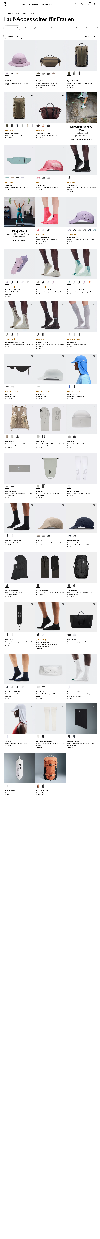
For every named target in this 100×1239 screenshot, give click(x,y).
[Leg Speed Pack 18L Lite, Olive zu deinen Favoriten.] (32, 95)
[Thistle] (32, 125)
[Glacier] (22, 125)
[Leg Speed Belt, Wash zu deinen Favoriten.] (32, 147)
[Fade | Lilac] (69, 334)
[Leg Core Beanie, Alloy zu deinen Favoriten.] (94, 406)
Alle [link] (25, 28)
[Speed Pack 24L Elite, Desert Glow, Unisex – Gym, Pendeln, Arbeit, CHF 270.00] (50, 768)
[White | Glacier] (48, 282)
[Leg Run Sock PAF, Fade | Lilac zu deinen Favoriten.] (94, 304)
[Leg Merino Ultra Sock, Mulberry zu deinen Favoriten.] (63, 304)
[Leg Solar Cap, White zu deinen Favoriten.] (32, 706)
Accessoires (28, 13)
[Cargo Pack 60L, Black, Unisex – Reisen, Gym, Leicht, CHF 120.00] (81, 617)
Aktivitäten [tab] (34, 4)
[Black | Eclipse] (43, 282)
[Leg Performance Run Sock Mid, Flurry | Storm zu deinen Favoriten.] (94, 252)
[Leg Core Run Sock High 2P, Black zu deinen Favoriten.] (32, 505)
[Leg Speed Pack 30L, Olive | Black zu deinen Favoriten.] (94, 43)
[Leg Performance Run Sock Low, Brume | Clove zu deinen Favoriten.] (63, 252)
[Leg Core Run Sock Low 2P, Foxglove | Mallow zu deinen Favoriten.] (32, 252)
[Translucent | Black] (7, 786)
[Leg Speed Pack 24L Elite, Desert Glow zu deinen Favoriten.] (63, 756)
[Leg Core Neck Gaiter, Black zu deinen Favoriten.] (94, 706)
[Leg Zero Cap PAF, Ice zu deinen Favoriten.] (63, 356)
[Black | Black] (69, 178)
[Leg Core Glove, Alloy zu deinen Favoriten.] (63, 406)
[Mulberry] (38, 334)
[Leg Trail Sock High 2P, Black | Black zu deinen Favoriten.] (94, 147)
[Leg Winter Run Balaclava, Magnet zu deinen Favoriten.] (32, 555)
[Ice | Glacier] (74, 334)
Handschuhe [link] (65, 28)
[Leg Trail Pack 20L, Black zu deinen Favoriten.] (94, 555)
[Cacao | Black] (38, 125)
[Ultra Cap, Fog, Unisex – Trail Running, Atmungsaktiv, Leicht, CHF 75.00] (50, 518)
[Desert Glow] (43, 125)
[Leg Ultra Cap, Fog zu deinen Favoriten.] (63, 505)
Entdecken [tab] (47, 4)
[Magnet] (12, 125)
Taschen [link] (89, 28)
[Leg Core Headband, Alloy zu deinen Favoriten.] (32, 456)
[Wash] (7, 178)
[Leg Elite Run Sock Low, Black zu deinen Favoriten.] (63, 604)
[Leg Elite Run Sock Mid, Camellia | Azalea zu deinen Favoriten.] (63, 200)
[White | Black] (74, 585)
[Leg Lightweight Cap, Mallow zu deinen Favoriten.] (94, 200)
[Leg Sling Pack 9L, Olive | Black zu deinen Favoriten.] (63, 43)
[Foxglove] (7, 73)
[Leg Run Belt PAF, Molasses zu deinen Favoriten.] (32, 356)
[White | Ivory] (43, 230)
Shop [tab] (23, 4)
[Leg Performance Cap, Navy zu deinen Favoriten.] (94, 505)
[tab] (75, 4)
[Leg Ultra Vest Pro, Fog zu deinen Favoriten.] (32, 406)
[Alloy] (38, 437)
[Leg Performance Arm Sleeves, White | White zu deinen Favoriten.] (63, 706)
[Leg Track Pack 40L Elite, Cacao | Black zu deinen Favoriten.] (63, 95)
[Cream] (27, 125)
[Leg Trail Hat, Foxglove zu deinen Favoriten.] (32, 43)
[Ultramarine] (69, 386)
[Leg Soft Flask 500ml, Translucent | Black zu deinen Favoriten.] (32, 756)
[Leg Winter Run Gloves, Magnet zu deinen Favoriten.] (63, 555)
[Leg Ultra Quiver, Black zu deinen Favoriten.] (32, 604)
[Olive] (7, 125)
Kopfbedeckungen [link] (38, 28)
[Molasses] (7, 386)
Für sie (17, 13)
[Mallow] (69, 230)
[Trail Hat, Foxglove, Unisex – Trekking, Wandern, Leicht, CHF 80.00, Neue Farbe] (19, 55)
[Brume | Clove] (38, 282)
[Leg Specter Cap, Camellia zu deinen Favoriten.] (63, 147)
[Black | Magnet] (48, 125)
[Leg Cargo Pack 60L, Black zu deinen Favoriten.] (94, 604)
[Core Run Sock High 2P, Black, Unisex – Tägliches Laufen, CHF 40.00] (19, 518)
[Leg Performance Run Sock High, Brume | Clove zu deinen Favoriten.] (32, 304)
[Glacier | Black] (43, 73)
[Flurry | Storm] (69, 282)
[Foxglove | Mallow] (7, 282)
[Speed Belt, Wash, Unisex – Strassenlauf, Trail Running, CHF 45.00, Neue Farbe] (19, 160)
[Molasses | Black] (79, 334)
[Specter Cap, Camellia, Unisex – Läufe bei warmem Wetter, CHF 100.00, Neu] (50, 160)
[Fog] (17, 73)
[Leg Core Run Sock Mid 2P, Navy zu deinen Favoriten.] (32, 656)
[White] (48, 178)
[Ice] (12, 386)
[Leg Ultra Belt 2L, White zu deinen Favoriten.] (63, 656)
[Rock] (84, 230)
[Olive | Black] (38, 73)
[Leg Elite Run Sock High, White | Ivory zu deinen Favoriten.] (94, 656)
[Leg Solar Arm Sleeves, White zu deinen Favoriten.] (94, 456)
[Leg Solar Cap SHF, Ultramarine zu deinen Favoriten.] (94, 356)
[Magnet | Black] (48, 73)
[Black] (12, 73)
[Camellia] (38, 178)
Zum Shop (7, 13)
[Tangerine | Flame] (89, 282)
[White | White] (38, 736)
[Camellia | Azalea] (38, 230)
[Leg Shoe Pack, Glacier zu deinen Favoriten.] (63, 456)
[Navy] (17, 125)
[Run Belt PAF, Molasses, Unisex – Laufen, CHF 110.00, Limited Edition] (19, 369)
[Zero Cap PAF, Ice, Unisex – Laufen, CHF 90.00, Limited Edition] (50, 369)
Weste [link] (78, 28)
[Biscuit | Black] (53, 73)
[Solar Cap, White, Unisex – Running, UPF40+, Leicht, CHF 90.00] (19, 718)
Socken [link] (53, 28)
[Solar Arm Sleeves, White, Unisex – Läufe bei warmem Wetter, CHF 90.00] (81, 468)
